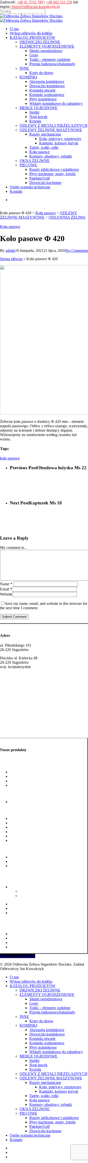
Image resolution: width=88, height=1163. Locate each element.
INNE (24, 1016)
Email (6, 589)
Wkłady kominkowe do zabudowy (36, 840)
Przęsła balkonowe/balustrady (33, 785)
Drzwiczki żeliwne (15, 721)
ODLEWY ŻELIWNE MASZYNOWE (51, 1078)
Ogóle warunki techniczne (30, 1135)
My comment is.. (13, 547)
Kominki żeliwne (14, 730)
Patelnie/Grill (20, 942)
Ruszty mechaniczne (26, 887)
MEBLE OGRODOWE (38, 1056)
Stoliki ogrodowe (23, 857)
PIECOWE (28, 1113)
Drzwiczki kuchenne (26, 947)
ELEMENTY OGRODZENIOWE (47, 994)
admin (10, 250)
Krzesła (35, 1069)
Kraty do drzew (22, 802)
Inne (3, 793)
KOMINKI (28, 1025)
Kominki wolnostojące (27, 832)
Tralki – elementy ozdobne (30, 781)
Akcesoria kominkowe (27, 818)
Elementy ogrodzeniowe (19, 764)
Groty (14, 776)
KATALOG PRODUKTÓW (32, 986)
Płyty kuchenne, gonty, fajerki (33, 938)
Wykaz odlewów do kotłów (31, 981)
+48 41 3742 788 (13, 690)
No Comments (77, 250)
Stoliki (34, 1060)
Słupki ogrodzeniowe (26, 772)
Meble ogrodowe (13, 849)
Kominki (7, 810)
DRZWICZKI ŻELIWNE (40, 990)
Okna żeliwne (11, 921)
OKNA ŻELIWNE (35, 1109)
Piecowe (6, 925)
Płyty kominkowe (23, 836)
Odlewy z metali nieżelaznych (23, 874)
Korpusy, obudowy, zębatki (31, 913)
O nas (14, 977)
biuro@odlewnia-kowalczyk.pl (36, 6)
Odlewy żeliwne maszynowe (22, 878)
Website (6, 594)
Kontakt (16, 1140)
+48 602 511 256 (59, 2)
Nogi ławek (19, 861)
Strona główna (11, 259)
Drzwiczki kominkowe (27, 823)
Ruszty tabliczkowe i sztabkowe (34, 934)
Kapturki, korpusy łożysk (39, 896)
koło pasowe (10, 458)
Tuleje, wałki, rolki (24, 904)
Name (6, 584)
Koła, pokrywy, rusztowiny (41, 891)
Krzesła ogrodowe (24, 866)
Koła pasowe (10, 226)
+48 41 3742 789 (30, 2)
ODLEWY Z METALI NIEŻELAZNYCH (54, 1074)
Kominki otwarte (23, 827)
